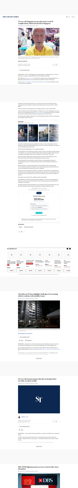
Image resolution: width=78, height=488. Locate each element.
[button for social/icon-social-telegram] (53, 65)
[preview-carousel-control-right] (58, 133)
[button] (68, 16)
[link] (10, 16)
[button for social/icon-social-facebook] (56, 65)
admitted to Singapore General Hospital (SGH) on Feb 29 (33, 82)
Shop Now (11, 270)
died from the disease (38, 112)
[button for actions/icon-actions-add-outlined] (27, 417)
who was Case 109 (30, 78)
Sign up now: (20, 25)
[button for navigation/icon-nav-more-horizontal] (59, 65)
